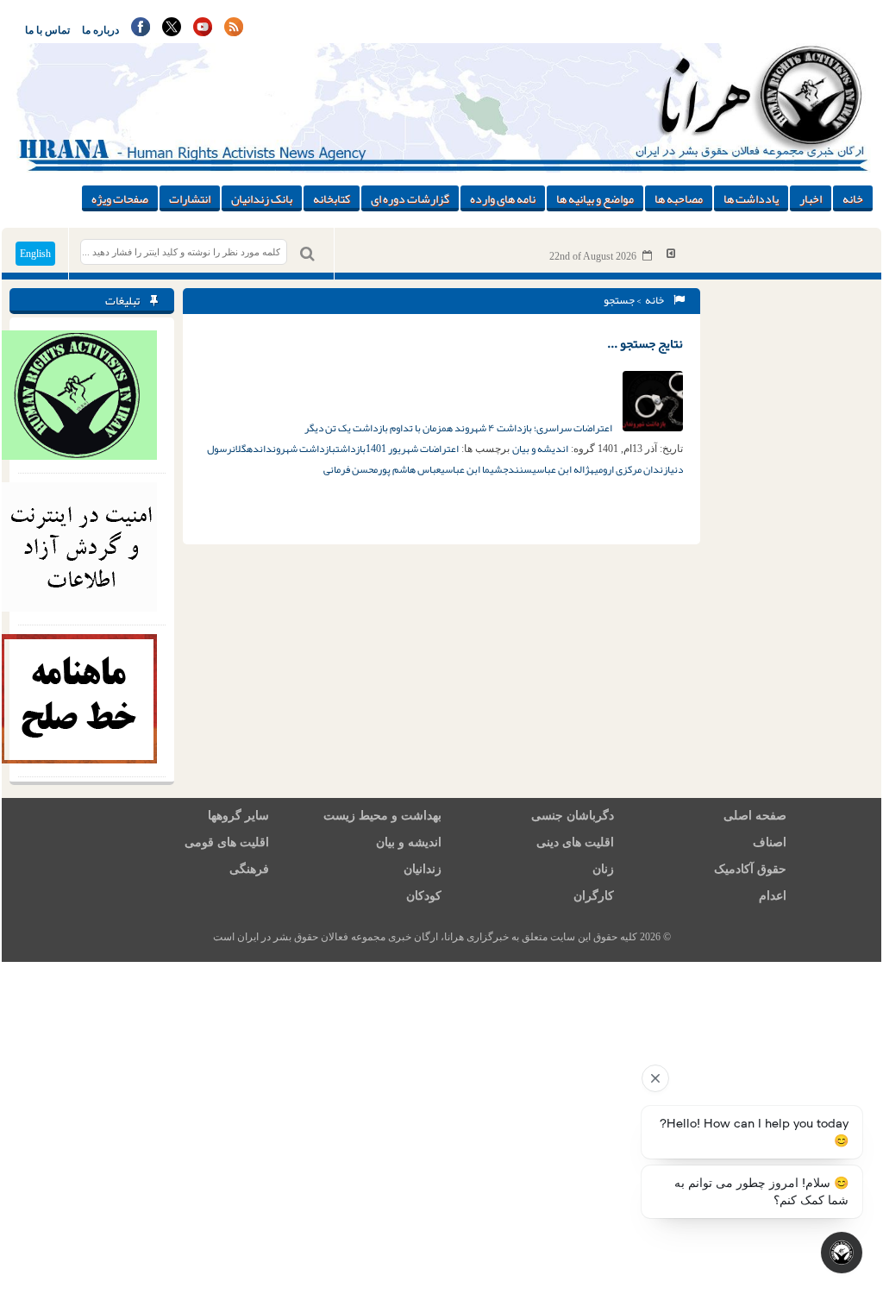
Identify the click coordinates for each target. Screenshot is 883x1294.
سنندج (517, 469)
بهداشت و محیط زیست (382, 815)
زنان (603, 869)
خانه (852, 198)
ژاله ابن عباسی (561, 469)
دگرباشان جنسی (572, 815)
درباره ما (100, 30)
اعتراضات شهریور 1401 (412, 448)
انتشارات (189, 198)
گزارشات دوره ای (410, 198)
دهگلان (246, 448)
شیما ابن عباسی (472, 469)
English (35, 254)
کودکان (424, 895)
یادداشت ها (751, 198)
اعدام (772, 895)
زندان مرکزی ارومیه (628, 469)
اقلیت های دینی (575, 842)
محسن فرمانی (350, 469)
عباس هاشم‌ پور (409, 469)
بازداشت (350, 448)
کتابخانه (331, 198)
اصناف (769, 842)
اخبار (810, 198)
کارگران (593, 895)
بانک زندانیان (261, 198)
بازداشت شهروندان (297, 448)
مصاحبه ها (678, 198)
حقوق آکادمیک (750, 869)
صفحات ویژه (119, 198)
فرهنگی (249, 869)
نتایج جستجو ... (645, 343)
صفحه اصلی (754, 815)
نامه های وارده (502, 198)
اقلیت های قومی (227, 842)
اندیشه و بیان (540, 448)
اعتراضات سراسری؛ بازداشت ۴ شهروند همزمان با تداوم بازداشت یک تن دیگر (459, 428)
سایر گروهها (238, 815)
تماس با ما (47, 30)
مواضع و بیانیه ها (595, 198)
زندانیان (423, 869)
